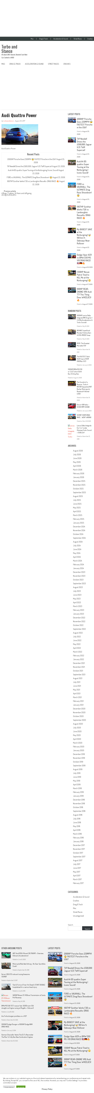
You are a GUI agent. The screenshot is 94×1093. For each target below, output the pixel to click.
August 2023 (78, 587)
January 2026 (78, 477)
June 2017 (77, 868)
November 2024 (79, 530)
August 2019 (77, 769)
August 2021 (77, 678)
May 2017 (76, 872)
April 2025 (77, 511)
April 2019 (77, 784)
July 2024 (77, 545)
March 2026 (77, 469)
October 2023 (78, 579)
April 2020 (77, 739)
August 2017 (77, 860)
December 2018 (79, 799)
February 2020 (78, 746)
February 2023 (78, 610)
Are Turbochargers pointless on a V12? (14, 1016)
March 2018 (77, 834)
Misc (32, 39)
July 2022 (77, 636)
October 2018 (78, 807)
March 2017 (77, 879)
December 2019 (79, 754)
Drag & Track (43, 39)
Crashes (90, 39)
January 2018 (78, 841)
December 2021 (79, 663)
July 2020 (77, 727)
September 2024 (79, 538)
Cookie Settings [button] (9, 1087)
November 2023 (79, 576)
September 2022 (79, 629)
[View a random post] (89, 64)
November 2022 (79, 621)
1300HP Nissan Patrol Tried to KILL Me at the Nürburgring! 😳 (84, 276)
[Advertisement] (47, 18)
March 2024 (77, 560)
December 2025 (79, 481)
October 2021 (78, 670)
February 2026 (78, 473)
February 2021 (78, 701)
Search (70, 925)
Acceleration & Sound (60, 39)
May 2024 (76, 553)
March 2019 (77, 788)
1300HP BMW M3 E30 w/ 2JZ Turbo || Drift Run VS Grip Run (75, 371)
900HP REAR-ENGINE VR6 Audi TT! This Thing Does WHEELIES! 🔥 (84, 295)
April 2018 (77, 830)
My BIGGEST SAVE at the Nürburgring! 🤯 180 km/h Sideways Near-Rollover (84, 236)
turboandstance (8, 121)
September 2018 (79, 811)
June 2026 (77, 458)
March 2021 (77, 697)
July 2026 (77, 454)
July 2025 (77, 500)
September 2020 (79, 720)
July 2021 (76, 682)
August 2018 (77, 815)
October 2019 (78, 762)
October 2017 (78, 853)
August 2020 (78, 724)
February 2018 (78, 837)
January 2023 (78, 614)
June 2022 (77, 640)
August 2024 (77, 542)
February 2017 (78, 883)
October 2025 (78, 488)
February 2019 (78, 792)
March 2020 (77, 743)
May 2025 (77, 507)
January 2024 (78, 568)
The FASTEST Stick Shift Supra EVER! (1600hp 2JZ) (83, 358)
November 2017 (79, 849)
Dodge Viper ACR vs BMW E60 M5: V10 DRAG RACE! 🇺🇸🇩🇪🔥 (84, 259)
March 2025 (77, 515)
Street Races (78, 39)
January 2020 (78, 750)
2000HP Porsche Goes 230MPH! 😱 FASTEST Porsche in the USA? (31, 159)
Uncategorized (78, 916)
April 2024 (77, 557)
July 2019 (76, 773)
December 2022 (79, 617)
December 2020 (79, 708)
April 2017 (76, 875)
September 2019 (79, 765)
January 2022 (78, 659)
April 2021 (76, 693)
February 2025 (78, 519)
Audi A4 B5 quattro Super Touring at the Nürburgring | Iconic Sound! (33, 170)
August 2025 (78, 496)
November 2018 (79, 803)
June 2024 (77, 549)
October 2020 (78, 716)
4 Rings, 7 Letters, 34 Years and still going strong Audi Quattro (16, 194)
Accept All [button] (21, 1087)
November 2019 (79, 758)
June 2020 (77, 731)
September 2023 (79, 583)
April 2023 (77, 602)
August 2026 (78, 450)
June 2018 (77, 822)
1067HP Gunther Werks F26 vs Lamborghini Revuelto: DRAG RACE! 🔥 (33, 181)
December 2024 (79, 526)
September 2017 (79, 856)
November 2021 (79, 667)
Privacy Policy (47, 1089)
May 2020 (77, 735)
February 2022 (78, 655)
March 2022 (77, 652)
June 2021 (77, 686)
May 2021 (76, 689)
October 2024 (78, 534)
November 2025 (79, 485)
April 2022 (77, 648)
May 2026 (77, 462)
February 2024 (78, 564)
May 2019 (76, 780)
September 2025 (79, 492)
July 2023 (77, 591)
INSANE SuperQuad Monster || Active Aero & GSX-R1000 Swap (84, 332)
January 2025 (78, 523)
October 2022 (78, 625)
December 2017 (79, 845)
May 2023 (77, 598)
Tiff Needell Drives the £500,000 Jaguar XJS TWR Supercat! (29, 166)
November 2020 (79, 712)
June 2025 (77, 504)
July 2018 (76, 818)
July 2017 (76, 864)
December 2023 (79, 572)
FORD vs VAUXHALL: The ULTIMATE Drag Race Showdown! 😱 (29, 177)
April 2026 (77, 466)
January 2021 (78, 705)
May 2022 (77, 644)
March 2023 (77, 606)
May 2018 (76, 826)
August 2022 (78, 633)
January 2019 (78, 796)
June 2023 (77, 595)
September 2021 (79, 674)
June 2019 (77, 777)
